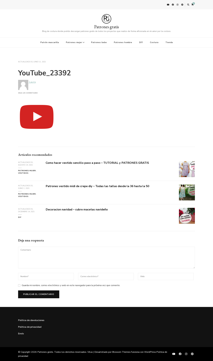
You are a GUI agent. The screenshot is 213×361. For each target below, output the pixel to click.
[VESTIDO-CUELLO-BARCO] (187, 163)
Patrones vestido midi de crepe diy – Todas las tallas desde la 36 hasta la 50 (97, 186)
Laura (32, 82)
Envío (21, 333)
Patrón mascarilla (49, 42)
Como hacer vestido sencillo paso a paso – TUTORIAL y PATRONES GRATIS (97, 163)
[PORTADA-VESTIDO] (187, 186)
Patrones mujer (74, 42)
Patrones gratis (106, 27)
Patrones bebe (99, 42)
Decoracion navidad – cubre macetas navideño (77, 209)
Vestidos (23, 173)
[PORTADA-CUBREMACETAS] (187, 210)
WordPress (150, 352)
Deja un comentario (28, 93)
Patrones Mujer (27, 170)
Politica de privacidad (29, 327)
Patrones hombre (123, 42)
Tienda (169, 42)
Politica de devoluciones (31, 320)
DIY (141, 42)
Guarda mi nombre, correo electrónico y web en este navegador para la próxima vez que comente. (71, 285)
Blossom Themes (121, 352)
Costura (154, 42)
